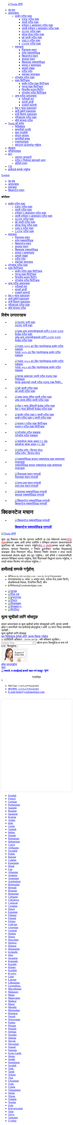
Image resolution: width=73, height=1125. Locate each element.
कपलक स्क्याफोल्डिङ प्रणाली (29, 494)
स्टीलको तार (28, 98)
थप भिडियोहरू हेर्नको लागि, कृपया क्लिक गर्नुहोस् (24, 636)
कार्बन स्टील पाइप (23, 16)
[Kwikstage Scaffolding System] (32, 520)
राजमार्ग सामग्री (29, 105)
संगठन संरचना (22, 135)
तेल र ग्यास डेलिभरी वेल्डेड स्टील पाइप (33, 408)
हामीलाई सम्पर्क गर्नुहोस (19, 169)
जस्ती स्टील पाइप (30, 22)
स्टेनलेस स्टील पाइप (24, 77)
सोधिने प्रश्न (21, 163)
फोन (10, 576)
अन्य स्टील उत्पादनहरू (26, 95)
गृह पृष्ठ (11, 10)
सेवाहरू (11, 148)
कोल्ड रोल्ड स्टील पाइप (33, 34)
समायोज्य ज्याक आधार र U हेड (30, 444)
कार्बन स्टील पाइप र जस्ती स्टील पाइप (33, 417)
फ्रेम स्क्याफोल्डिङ (31, 52)
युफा (3, 667)
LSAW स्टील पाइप (31, 43)
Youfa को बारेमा (16, 123)
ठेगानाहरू (12, 579)
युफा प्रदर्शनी (21, 132)
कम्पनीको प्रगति (23, 129)
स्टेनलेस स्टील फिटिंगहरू (34, 92)
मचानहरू (19, 46)
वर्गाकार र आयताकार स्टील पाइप (37, 25)
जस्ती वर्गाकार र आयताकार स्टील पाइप (40, 28)
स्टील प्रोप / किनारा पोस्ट (27, 453)
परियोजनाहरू (14, 151)
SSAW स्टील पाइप (31, 31)
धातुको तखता (28, 68)
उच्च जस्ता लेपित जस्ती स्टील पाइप (32, 400)
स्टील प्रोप (27, 71)
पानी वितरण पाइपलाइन (26, 114)
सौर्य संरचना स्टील (24, 120)
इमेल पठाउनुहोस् (9, 664)
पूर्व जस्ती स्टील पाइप (32, 37)
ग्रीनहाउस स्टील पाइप (25, 117)
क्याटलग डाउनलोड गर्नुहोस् (28, 144)
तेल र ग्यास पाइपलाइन (25, 108)
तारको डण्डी (28, 102)
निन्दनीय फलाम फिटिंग (32, 89)
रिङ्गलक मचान (29, 49)
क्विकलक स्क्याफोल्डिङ (33, 62)
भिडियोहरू (20, 126)
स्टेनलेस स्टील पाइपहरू (26, 435)
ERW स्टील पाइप (30, 19)
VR (10, 166)
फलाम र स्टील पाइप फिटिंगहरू (29, 426)
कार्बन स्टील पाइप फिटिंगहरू (35, 83)
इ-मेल (10, 585)
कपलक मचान (28, 59)
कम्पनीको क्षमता (22, 138)
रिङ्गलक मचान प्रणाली (26, 477)
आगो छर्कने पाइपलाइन (25, 111)
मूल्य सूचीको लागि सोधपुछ (13, 633)
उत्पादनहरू (13, 13)
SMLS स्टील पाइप (31, 40)
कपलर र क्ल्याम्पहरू (31, 65)
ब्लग (10, 154)
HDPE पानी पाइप (23, 325)
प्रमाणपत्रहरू (22, 141)
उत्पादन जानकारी (23, 157)
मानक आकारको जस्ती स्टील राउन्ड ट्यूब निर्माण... (39, 382)
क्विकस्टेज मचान (30, 56)
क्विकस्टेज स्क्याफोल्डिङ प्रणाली (31, 503)
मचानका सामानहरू (31, 74)
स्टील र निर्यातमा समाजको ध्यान (30, 160)
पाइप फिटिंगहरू (22, 80)
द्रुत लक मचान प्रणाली (26, 485)
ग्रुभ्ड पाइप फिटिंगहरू (32, 86)
